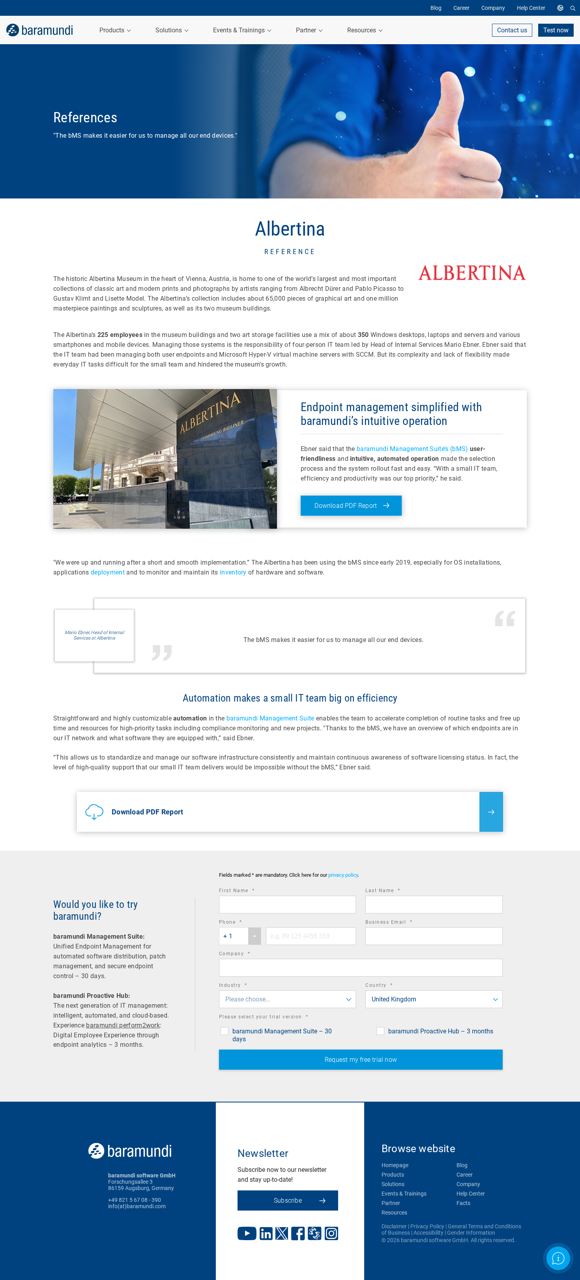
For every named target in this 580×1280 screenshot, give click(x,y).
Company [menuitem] (493, 8)
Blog (462, 1165)
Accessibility (428, 1232)
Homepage (395, 1165)
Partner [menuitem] (307, 30)
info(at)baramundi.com (137, 1206)
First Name (248, 891)
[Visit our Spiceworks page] (315, 1234)
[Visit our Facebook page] (298, 1234)
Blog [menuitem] (436, 8)
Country (390, 986)
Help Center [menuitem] (531, 8)
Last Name (393, 891)
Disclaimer (394, 1226)
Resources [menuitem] (362, 30)
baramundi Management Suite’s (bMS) (412, 449)
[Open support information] (558, 1258)
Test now (556, 30)
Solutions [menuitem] (169, 30)
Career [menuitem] (461, 8)
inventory (233, 572)
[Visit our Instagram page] (331, 1234)
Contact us (512, 30)
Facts (463, 1203)
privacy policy (343, 875)
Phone (241, 923)
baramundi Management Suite (270, 718)
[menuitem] (562, 8)
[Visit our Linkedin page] (266, 1234)
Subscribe (288, 1200)
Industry (244, 986)
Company (245, 955)
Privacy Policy (427, 1226)
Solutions (393, 1184)
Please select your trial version (274, 1018)
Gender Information (471, 1232)
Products (393, 1174)
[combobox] (240, 936)
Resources (394, 1212)
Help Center (471, 1193)
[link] (39, 30)
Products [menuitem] (112, 30)
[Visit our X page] (281, 1234)
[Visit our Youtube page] (247, 1234)
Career (465, 1174)
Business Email (399, 923)
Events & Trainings (404, 1193)
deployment (108, 572)
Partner (391, 1203)
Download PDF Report (345, 505)
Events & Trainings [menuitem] (239, 30)
